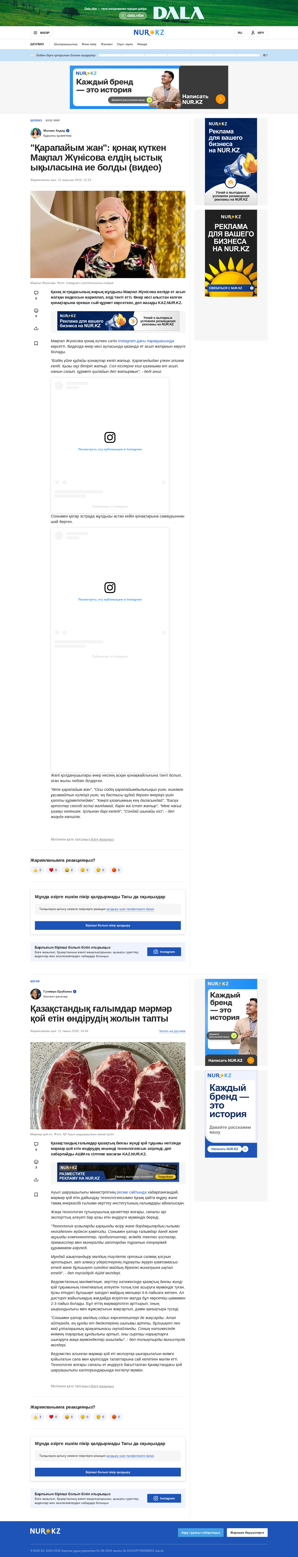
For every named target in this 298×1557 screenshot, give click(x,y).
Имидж (142, 44)
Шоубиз (37, 44)
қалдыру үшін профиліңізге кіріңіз (130, 909)
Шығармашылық (65, 44)
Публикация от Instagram (110, 506)
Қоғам (34, 981)
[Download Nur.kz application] (149, 13)
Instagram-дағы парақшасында (145, 341)
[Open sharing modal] (36, 328)
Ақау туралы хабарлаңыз (201, 1532)
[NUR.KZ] (149, 32)
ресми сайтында (132, 1192)
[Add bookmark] (36, 343)
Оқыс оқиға (125, 44)
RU (240, 32)
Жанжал (107, 44)
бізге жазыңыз (102, 839)
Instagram (167, 951)
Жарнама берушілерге (247, 1532)
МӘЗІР (45, 32)
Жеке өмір (89, 44)
